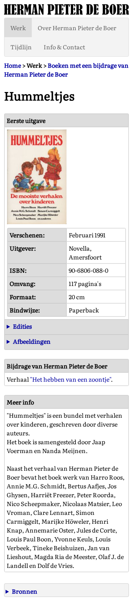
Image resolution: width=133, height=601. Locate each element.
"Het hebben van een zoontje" (70, 379)
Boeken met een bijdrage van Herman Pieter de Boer (66, 69)
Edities (22, 326)
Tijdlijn (21, 46)
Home (12, 65)
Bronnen (24, 591)
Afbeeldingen (32, 341)
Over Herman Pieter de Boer (77, 27)
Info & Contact (64, 46)
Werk (18, 27)
